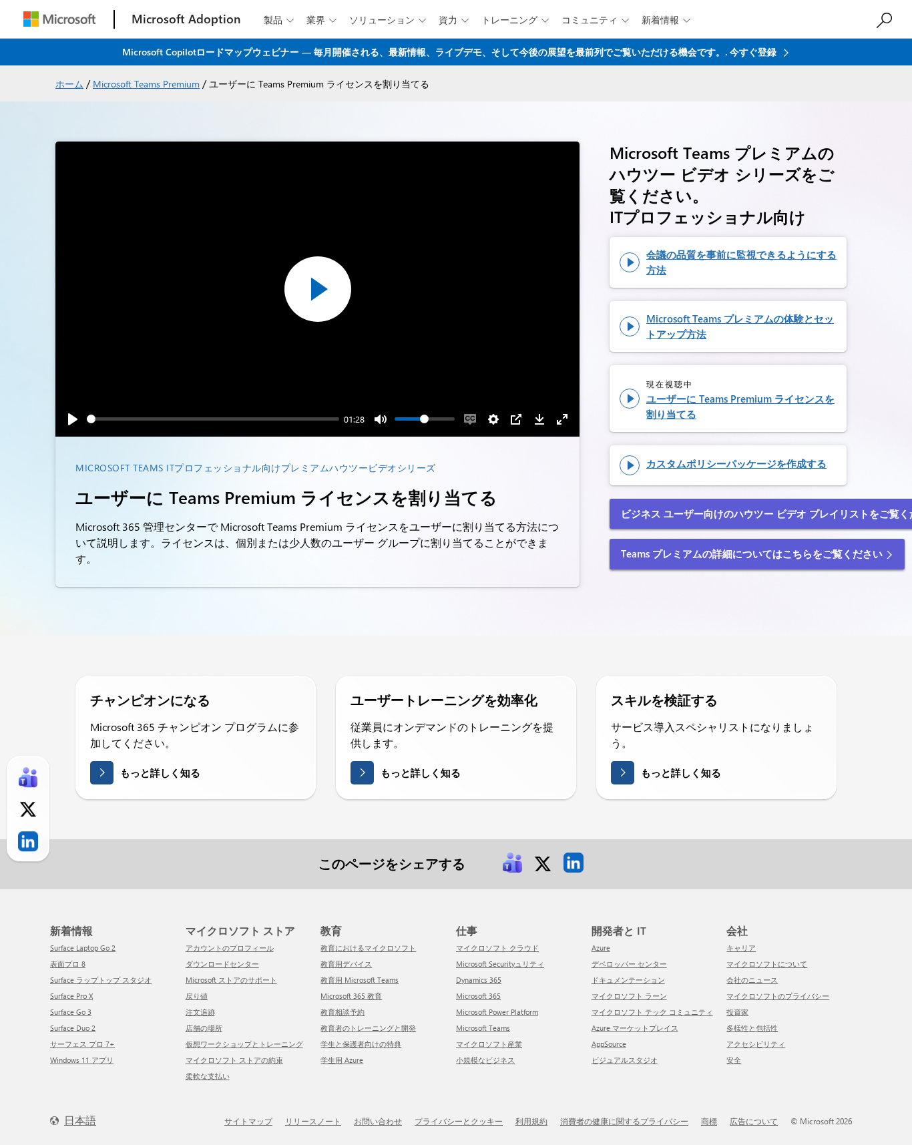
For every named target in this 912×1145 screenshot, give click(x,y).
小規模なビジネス (485, 1060)
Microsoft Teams (483, 1028)
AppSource (609, 1044)
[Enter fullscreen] (562, 419)
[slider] (213, 419)
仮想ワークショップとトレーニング (244, 1044)
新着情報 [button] (666, 19)
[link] (512, 862)
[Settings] (493, 419)
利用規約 (531, 1121)
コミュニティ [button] (595, 19)
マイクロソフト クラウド (497, 948)
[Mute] (380, 419)
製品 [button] (279, 19)
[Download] (539, 419)
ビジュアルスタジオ (625, 1060)
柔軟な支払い (208, 1076)
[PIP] (516, 419)
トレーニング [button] (515, 19)
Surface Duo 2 (72, 1028)
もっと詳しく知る (160, 772)
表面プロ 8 (67, 964)
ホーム (69, 83)
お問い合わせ (378, 1121)
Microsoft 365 (478, 996)
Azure (601, 948)
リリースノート (313, 1121)
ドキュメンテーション (628, 980)
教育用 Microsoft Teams (359, 980)
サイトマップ (248, 1121)
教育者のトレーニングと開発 (368, 1028)
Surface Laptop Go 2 (83, 948)
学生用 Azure (341, 1060)
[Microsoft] (59, 19)
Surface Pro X (71, 996)
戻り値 (197, 996)
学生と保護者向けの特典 (360, 1044)
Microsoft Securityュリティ (500, 964)
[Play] (72, 419)
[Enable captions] (470, 419)
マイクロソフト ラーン (629, 996)
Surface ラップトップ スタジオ (101, 980)
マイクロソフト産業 (489, 1044)
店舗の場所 (204, 1028)
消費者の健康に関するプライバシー (624, 1121)
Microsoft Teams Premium (146, 83)
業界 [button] (321, 19)
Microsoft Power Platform (497, 1012)
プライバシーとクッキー (459, 1121)
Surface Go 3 (70, 1012)
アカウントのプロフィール (230, 948)
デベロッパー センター (629, 964)
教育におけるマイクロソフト (368, 948)
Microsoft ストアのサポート (231, 980)
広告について (754, 1121)
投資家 (737, 1012)
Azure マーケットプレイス (635, 1028)
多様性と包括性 (752, 1028)
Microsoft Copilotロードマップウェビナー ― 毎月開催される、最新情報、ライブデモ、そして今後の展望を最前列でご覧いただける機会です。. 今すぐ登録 (450, 51)
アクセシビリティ (755, 1044)
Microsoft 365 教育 (351, 996)
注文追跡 (200, 1012)
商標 (709, 1121)
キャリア (741, 948)
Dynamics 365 (478, 980)
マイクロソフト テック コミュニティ (652, 1012)
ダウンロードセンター (222, 964)
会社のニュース (752, 980)
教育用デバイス (346, 964)
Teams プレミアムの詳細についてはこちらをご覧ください (752, 553)
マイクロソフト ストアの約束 (234, 1060)
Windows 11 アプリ (81, 1060)
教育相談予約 (342, 1012)
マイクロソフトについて (766, 964)
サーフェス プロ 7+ (82, 1044)
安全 (733, 1060)
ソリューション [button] (387, 19)
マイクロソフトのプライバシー (777, 996)
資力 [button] (454, 19)
